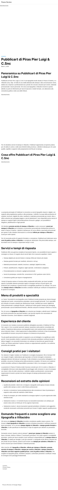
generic (3, 56)
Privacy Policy (6, 467)
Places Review (6, 2)
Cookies (5, 465)
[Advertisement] (29, 29)
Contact (5, 468)
